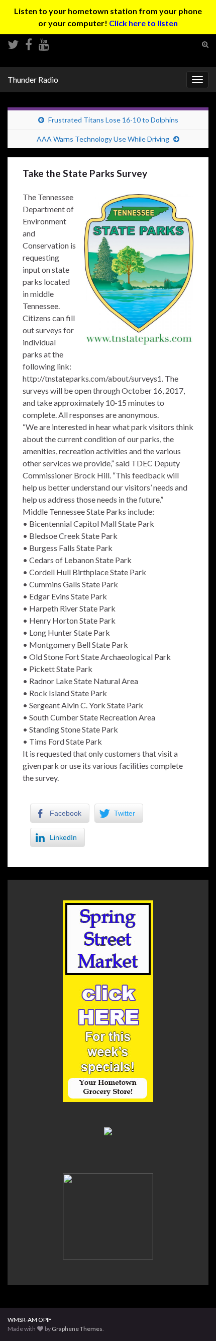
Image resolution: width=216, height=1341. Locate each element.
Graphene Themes (77, 1328)
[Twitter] (13, 42)
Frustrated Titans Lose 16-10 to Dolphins (113, 119)
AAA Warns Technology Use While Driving (103, 139)
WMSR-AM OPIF (30, 1319)
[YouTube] (44, 42)
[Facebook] (28, 42)
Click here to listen (143, 23)
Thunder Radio (33, 79)
